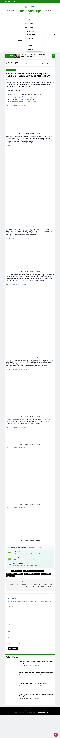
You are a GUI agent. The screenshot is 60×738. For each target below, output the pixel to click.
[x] (9, 10)
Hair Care (30, 49)
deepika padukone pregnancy (14, 573)
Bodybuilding (31, 35)
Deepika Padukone (16, 570)
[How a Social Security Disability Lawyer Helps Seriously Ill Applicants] (17, 56)
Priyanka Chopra (45, 573)
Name (10, 625)
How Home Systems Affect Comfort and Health (33, 683)
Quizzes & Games (29, 27)
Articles (20, 40)
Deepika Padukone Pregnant (32, 573)
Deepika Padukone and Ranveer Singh (33, 570)
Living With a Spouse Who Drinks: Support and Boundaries (36, 672)
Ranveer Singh (10, 576)
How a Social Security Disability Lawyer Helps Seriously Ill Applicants (33, 55)
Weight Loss (30, 31)
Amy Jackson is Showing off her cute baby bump (23, 101)
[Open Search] (52, 34)
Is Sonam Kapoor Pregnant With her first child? (22, 97)
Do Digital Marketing (43, 712)
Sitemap (48, 710)
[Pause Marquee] (53, 56)
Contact (16, 710)
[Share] (56, 735)
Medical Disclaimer (31, 710)
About (11, 710)
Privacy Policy (22, 710)
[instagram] (7, 10)
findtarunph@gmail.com (13, 79)
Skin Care (30, 45)
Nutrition (30, 42)
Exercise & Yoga (31, 38)
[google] (11, 10)
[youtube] (13, 10)
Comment (11, 606)
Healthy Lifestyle (11, 70)
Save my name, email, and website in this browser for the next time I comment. (28, 643)
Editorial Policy (41, 710)
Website (10, 637)
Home (30, 19)
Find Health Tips (30, 11)
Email (10, 631)
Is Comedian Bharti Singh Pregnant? (19, 96)
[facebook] (5, 10)
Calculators (29, 23)
